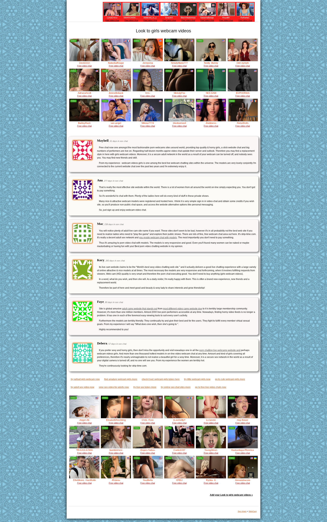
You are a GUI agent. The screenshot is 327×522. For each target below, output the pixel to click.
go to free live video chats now (210, 387)
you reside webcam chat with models (158, 237)
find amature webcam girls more (120, 379)
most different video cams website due (182, 308)
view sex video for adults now (114, 387)
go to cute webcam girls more (230, 379)
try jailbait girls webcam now (85, 379)
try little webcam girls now (197, 379)
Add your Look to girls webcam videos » (231, 495)
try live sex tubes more (144, 387)
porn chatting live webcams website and (219, 350)
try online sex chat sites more (176, 387)
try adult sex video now (82, 387)
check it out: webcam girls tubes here (161, 379)
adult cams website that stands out (139, 308)
